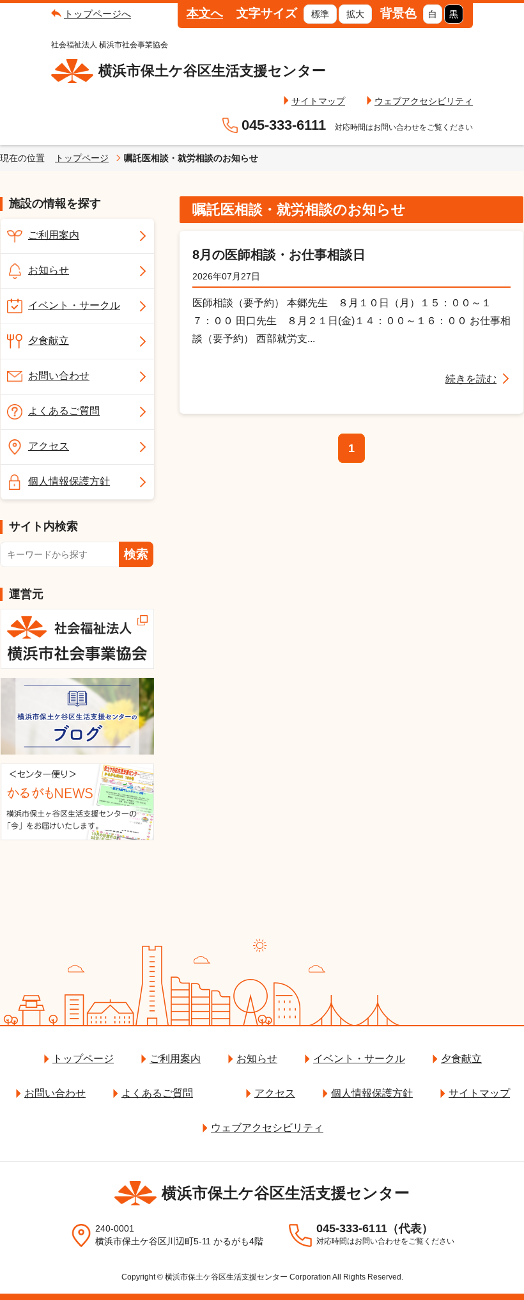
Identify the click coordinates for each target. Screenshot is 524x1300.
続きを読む (471, 378)
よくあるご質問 (64, 410)
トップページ (82, 157)
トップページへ (97, 13)
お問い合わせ (58, 375)
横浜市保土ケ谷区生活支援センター (212, 71)
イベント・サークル (74, 305)
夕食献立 (48, 340)
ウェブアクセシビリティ (423, 101)
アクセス (48, 446)
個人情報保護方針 (69, 481)
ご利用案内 (53, 235)
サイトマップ (318, 101)
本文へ (205, 13)
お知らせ (48, 270)
